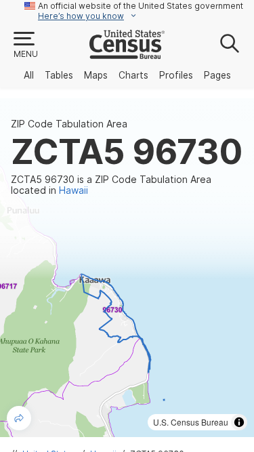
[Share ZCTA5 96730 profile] (19, 418)
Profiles (176, 75)
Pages (217, 75)
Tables (59, 75)
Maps (96, 75)
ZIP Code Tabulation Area (69, 124)
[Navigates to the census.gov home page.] (127, 53)
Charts (133, 75)
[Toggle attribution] (239, 422)
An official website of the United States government (140, 6)
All (29, 75)
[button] (25, 45)
